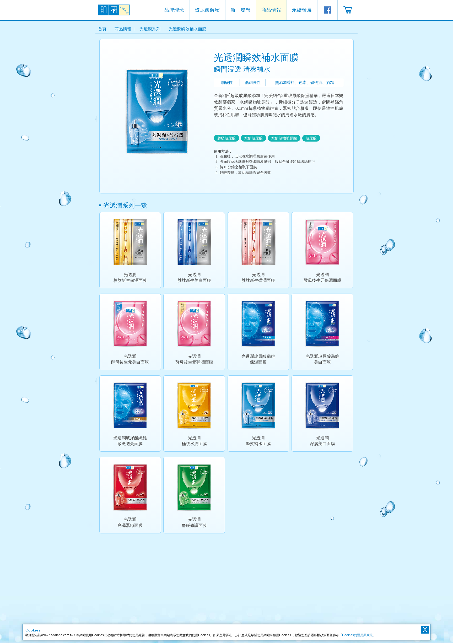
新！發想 (241, 10)
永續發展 (302, 10)
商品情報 (271, 10)
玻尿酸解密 (207, 10)
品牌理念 (174, 10)
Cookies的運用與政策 (357, 635)
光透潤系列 (149, 29)
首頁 (102, 29)
